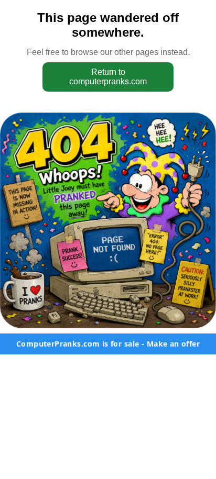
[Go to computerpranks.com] (108, 220)
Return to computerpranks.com (108, 77)
